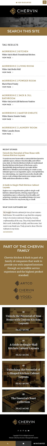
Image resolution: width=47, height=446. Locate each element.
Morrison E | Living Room (18, 66)
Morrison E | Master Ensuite (20, 113)
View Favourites (24, 2)
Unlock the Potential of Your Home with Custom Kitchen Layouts (21, 154)
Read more (22, 330)
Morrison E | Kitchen (15, 51)
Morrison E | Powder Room (19, 81)
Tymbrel (36, 438)
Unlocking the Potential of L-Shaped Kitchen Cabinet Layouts (23, 373)
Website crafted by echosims (17, 438)
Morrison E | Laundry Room (19, 128)
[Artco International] (23, 285)
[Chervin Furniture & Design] (23, 292)
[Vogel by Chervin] (23, 299)
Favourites (40, 443)
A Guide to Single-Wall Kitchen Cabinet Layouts (21, 186)
